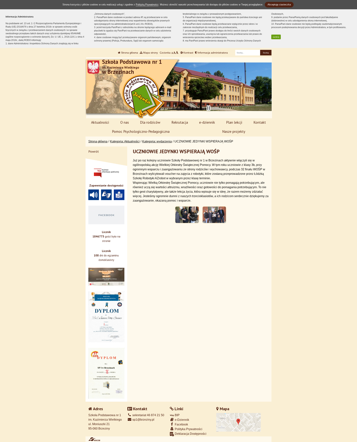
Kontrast (188, 52)
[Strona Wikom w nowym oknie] (94, 439)
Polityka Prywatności (188, 429)
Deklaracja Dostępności (190, 433)
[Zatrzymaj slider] (208, 108)
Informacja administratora (212, 52)
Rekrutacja (179, 122)
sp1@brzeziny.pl (143, 419)
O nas (124, 122)
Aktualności (100, 122)
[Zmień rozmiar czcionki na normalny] (172, 52)
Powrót (93, 151)
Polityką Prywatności (147, 4)
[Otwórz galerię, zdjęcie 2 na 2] (214, 215)
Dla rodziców (150, 122)
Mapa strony (150, 52)
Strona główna (129, 52)
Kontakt (259, 122)
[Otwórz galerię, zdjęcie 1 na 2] (187, 215)
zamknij (276, 37)
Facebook (181, 424)
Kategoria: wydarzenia (157, 141)
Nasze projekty (233, 131)
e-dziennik (207, 122)
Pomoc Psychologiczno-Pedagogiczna (141, 131)
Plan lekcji (234, 122)
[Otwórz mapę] (238, 422)
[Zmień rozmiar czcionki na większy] (174, 52)
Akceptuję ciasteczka (279, 4)
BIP (177, 415)
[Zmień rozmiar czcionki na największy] (177, 52)
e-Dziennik (181, 419)
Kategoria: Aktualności (125, 141)
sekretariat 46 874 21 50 (148, 415)
